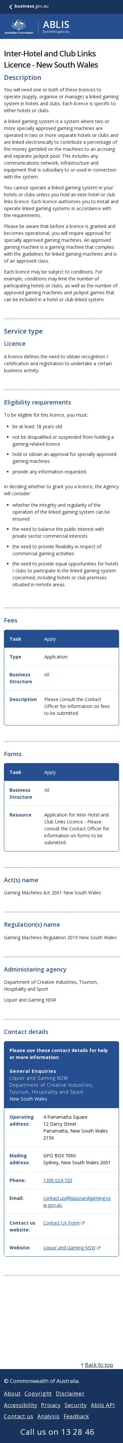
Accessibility (20, 1405)
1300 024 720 (57, 1180)
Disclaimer (70, 1393)
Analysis (48, 1416)
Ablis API (103, 1405)
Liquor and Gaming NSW (71, 1247)
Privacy (51, 1405)
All (46, 674)
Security (76, 1405)
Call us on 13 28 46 (57, 1431)
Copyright (38, 1393)
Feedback (76, 1416)
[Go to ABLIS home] (37, 26)
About (12, 1393)
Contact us (18, 1416)
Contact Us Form (64, 1223)
